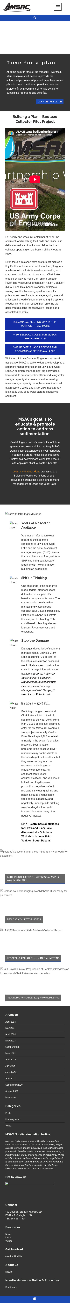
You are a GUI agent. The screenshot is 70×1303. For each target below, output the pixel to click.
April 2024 (10, 1034)
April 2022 (10, 1059)
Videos (8, 1240)
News (8, 1234)
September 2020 (14, 1084)
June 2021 (10, 1072)
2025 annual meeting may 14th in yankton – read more (35, 323)
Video (8, 1125)
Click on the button (50, 101)
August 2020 (11, 1091)
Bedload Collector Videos (24, 919)
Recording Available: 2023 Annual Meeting (33, 997)
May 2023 (10, 1040)
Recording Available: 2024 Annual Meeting (33, 958)
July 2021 (10, 1065)
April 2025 (10, 1021)
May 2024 (10, 1027)
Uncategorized (12, 1119)
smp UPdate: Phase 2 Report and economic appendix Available (35, 349)
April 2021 (10, 1078)
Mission (9, 1271)
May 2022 (10, 1053)
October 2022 (12, 1046)
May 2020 (10, 1097)
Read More (11, 1287)
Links (8, 1237)
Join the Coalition (14, 1256)
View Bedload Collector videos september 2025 (35, 336)
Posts (8, 1113)
